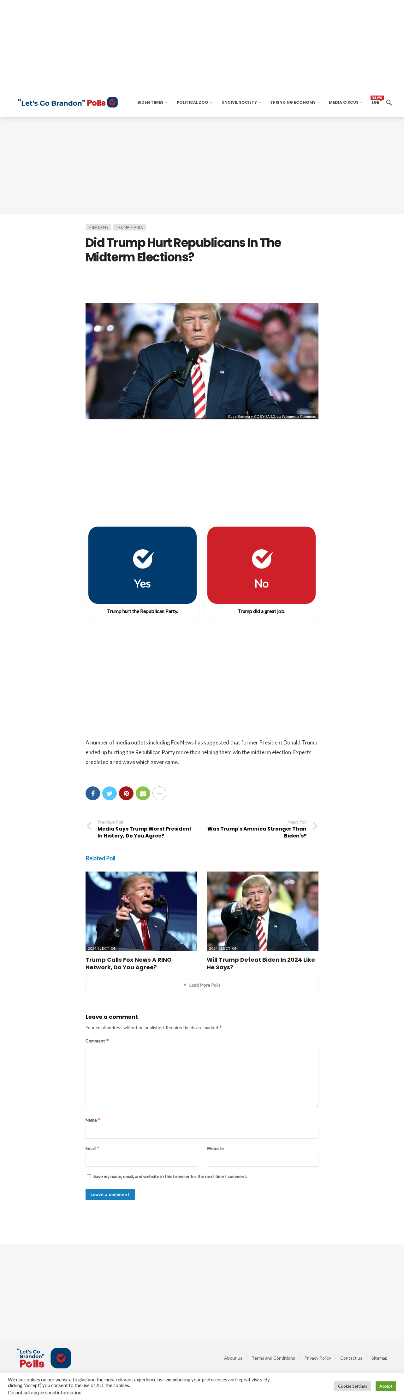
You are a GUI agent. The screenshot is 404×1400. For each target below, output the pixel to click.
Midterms (98, 227)
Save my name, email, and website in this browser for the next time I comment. (170, 1176)
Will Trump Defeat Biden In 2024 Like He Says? (261, 963)
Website (215, 1148)
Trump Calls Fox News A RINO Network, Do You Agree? (129, 963)
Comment (97, 1041)
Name (93, 1120)
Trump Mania (129, 227)
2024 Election (102, 948)
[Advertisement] (202, 165)
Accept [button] (385, 1386)
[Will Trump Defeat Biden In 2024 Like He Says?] (262, 911)
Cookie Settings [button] (352, 1386)
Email (93, 1148)
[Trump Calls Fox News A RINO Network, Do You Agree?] (141, 911)
